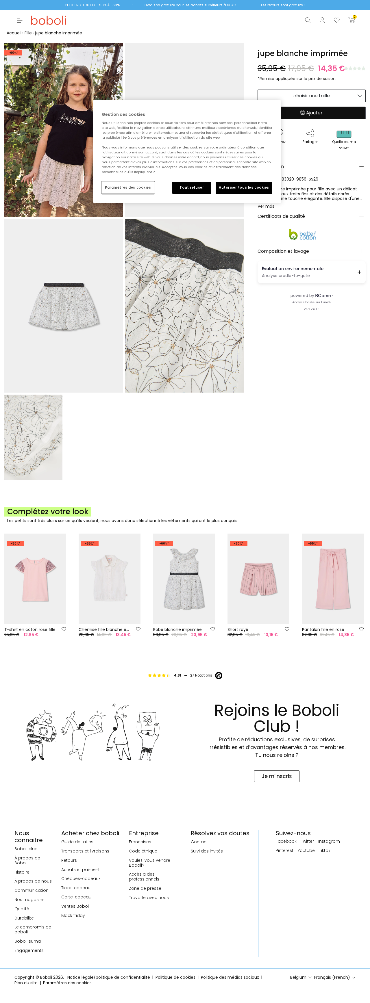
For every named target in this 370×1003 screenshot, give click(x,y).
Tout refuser (192, 187)
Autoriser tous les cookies (244, 187)
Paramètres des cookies (128, 187)
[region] (187, 151)
